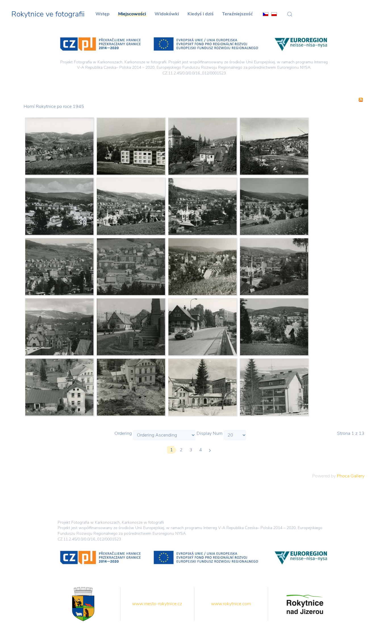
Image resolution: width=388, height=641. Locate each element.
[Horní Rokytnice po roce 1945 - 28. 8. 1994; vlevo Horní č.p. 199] (202, 326)
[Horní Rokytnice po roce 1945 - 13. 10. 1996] (131, 326)
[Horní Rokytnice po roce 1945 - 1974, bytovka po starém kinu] (274, 387)
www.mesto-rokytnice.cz (157, 604)
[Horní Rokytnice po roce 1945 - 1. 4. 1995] (274, 146)
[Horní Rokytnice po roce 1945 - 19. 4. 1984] (59, 266)
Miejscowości (132, 14)
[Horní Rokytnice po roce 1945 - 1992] (59, 146)
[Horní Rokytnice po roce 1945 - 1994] (202, 146)
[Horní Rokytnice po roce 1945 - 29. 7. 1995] (274, 206)
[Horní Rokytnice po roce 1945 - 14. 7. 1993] (131, 266)
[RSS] (360, 99)
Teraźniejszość (237, 14)
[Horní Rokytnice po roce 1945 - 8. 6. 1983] (202, 266)
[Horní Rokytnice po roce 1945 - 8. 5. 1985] (59, 326)
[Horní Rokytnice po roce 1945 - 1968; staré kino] (202, 387)
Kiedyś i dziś (200, 14)
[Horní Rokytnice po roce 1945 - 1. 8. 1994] (131, 146)
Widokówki (167, 14)
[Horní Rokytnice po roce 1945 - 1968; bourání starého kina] (131, 387)
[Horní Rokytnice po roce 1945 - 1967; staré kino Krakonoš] (59, 387)
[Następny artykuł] (209, 450)
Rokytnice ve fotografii (48, 14)
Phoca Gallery (350, 476)
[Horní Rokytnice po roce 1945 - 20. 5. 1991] (274, 266)
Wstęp (102, 14)
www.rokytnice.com (231, 604)
